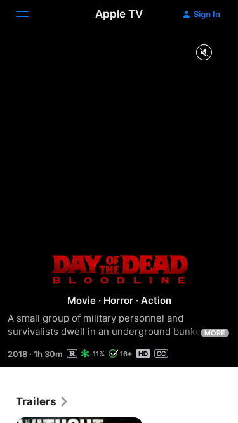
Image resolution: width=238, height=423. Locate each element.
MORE (214, 333)
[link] (42, 401)
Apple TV (119, 14)
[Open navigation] (30, 14)
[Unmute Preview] (204, 53)
